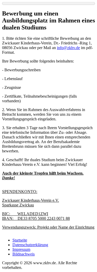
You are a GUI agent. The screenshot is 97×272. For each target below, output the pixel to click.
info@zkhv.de (68, 47)
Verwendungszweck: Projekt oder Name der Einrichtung (48, 227)
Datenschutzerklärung (30, 245)
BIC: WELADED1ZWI (25, 214)
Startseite (19, 240)
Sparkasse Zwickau (18, 205)
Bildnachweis (23, 254)
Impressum (21, 249)
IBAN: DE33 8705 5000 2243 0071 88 (36, 218)
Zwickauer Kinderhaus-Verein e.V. (30, 200)
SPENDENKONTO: (19, 191)
